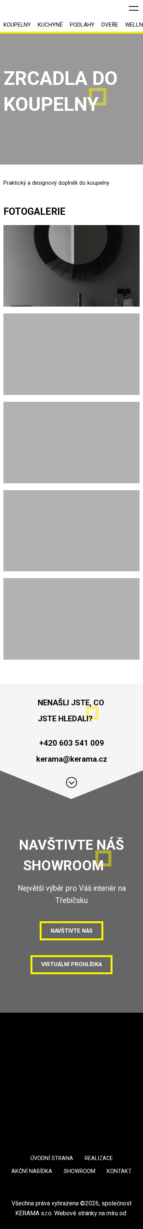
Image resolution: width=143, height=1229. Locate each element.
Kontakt (119, 1171)
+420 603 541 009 (71, 743)
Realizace (99, 1158)
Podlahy (82, 24)
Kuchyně (50, 24)
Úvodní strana (52, 1158)
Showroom (79, 1171)
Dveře (109, 24)
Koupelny (17, 24)
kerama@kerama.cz (71, 759)
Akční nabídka (31, 1171)
